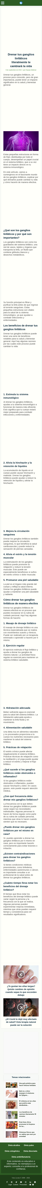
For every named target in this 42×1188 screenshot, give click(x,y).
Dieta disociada (30, 1151)
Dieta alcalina (14, 1145)
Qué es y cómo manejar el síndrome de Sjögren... (26, 1093)
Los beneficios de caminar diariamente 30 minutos (27, 1114)
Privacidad (23, 1184)
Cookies (15, 1184)
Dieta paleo (29, 1145)
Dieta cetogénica (12, 1151)
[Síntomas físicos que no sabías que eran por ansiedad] (12, 1134)
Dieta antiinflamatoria (21, 1157)
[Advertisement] (21, 29)
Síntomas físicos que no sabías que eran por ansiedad (27, 1134)
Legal (10, 1184)
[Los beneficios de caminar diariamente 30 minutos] (12, 1115)
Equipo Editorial (31, 70)
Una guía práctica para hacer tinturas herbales (27, 1084)
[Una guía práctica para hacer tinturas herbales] (12, 1085)
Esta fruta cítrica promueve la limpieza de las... (27, 1124)
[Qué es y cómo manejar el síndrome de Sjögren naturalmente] (12, 1094)
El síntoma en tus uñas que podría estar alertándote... (27, 1103)
